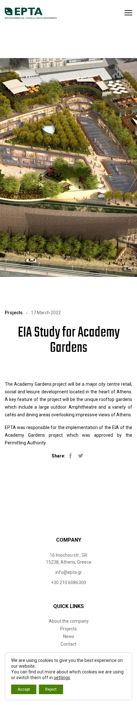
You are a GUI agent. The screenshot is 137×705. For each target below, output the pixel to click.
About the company (69, 621)
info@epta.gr (68, 572)
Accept (24, 689)
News (68, 636)
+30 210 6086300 (68, 582)
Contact (68, 644)
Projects (68, 628)
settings (62, 677)
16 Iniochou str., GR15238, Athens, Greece (68, 559)
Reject (51, 689)
